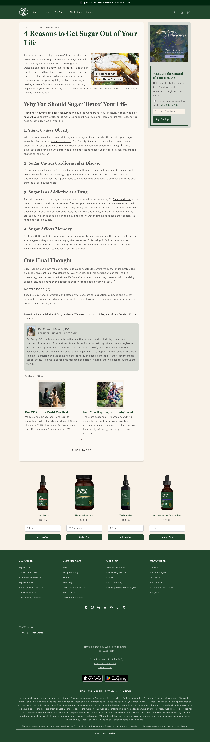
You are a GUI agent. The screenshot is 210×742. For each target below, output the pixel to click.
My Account (25, 567)
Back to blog (83, 449)
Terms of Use (85, 691)
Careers (154, 567)
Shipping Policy (71, 572)
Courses (110, 577)
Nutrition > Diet (95, 314)
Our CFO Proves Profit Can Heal (46, 412)
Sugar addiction (122, 199)
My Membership (27, 582)
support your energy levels (39, 116)
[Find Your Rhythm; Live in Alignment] (110, 394)
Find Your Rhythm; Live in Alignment (108, 412)
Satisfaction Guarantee (161, 587)
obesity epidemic (61, 141)
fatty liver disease (61, 67)
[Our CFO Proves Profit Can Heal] (52, 394)
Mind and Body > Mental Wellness (64, 314)
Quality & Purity (114, 582)
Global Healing (109, 733)
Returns (67, 577)
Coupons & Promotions (74, 587)
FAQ (65, 567)
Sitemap (127, 691)
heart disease (32, 174)
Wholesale (155, 577)
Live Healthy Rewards (30, 577)
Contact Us (105, 667)
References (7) (37, 288)
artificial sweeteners (54, 272)
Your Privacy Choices (30, 597)
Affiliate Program (158, 572)
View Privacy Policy (170, 105)
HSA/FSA (154, 592)
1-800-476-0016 (105, 651)
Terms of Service (27, 592)
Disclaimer (99, 691)
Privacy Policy (114, 691)
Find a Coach (69, 592)
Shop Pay (68, 582)
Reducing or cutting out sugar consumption (49, 112)
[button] (78, 440)
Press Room (156, 582)
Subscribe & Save (28, 572)
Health (40, 314)
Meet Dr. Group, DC (116, 567)
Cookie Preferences (73, 597)
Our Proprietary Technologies (121, 587)
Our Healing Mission (116, 572)
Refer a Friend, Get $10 (31, 587)
